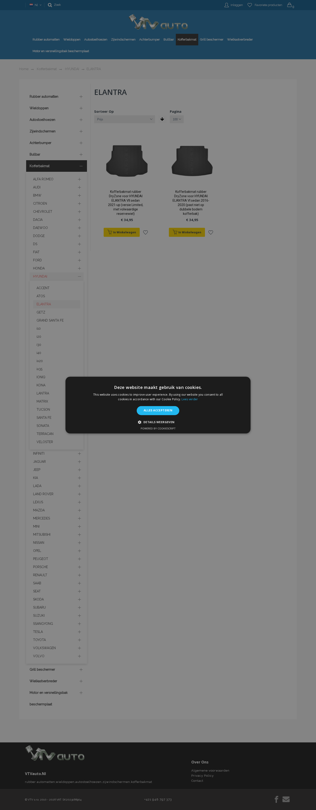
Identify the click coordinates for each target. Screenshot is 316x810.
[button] (157, 422)
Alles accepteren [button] (158, 411)
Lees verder (190, 399)
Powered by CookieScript (158, 428)
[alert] (158, 405)
